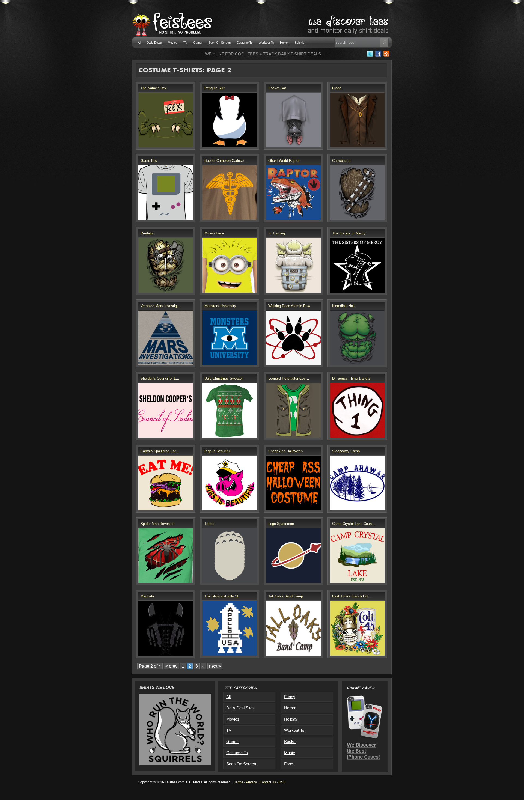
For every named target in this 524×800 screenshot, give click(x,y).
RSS (282, 782)
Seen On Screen (220, 42)
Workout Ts (266, 42)
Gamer (198, 42)
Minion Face (214, 233)
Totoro (209, 524)
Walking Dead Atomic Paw (289, 306)
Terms (238, 782)
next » (215, 666)
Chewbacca (341, 161)
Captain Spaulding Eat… (160, 451)
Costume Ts (245, 42)
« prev (171, 666)
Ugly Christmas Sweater (223, 378)
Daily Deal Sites (240, 708)
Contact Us (268, 782)
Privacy (251, 782)
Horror (284, 42)
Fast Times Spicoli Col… (352, 596)
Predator (147, 233)
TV (185, 42)
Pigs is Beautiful (217, 451)
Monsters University (220, 306)
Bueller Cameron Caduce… (225, 161)
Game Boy (149, 161)
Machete (147, 596)
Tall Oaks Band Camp (285, 596)
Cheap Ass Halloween (285, 451)
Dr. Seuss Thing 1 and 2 (351, 378)
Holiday (290, 719)
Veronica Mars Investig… (160, 306)
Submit (299, 42)
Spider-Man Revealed (157, 524)
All (139, 42)
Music (289, 752)
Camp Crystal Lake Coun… (353, 524)
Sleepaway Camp (346, 451)
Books (290, 741)
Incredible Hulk (344, 306)
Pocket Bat (277, 88)
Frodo (336, 88)
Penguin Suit (214, 88)
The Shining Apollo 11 (221, 596)
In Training (276, 233)
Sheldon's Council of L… (160, 378)
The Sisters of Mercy (348, 233)
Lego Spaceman (281, 524)
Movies (172, 42)
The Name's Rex (154, 88)
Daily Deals (154, 42)
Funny (289, 696)
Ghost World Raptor (283, 161)
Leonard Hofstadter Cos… (288, 378)
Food (288, 764)
